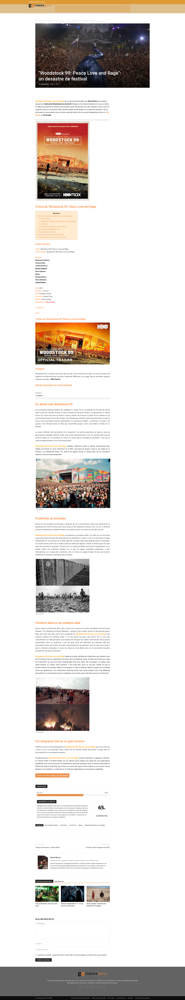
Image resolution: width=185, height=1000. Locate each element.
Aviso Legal (111, 998)
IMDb (37, 313)
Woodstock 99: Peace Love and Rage (95, 825)
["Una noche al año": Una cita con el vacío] (47, 894)
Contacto (130, 998)
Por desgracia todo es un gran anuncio (51, 237)
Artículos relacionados (44, 881)
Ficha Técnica (45, 219)
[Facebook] (37, 94)
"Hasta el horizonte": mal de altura (47, 847)
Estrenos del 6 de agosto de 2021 (98, 847)
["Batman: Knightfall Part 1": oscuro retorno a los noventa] (72, 894)
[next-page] (40, 910)
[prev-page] (36, 910)
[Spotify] (59, 871)
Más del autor (59, 881)
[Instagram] (56, 871)
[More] (62, 94)
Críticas (43, 21)
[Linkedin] (47, 94)
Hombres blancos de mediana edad (50, 234)
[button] (140, 2)
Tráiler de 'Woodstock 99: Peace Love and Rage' (57, 221)
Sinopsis (43, 224)
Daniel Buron (45, 84)
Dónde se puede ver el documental (52, 226)
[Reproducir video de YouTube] (72, 343)
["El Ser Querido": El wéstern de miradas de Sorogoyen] (98, 894)
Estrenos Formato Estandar (56, 21)
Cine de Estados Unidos (51, 825)
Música (80, 825)
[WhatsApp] (57, 94)
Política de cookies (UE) (99, 998)
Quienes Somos (121, 998)
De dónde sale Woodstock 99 (48, 229)
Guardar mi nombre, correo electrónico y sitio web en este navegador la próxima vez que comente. (72, 955)
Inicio (36, 21)
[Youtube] (104, 987)
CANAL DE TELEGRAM (59, 775)
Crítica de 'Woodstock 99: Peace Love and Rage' (55, 216)
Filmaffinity (39, 308)
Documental (63, 825)
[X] (42, 94)
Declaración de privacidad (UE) (80, 998)
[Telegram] (52, 94)
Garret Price (72, 825)
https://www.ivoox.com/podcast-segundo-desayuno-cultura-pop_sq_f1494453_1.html (74, 860)
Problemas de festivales (46, 232)
